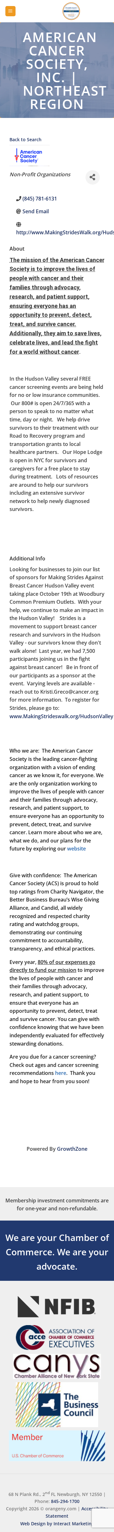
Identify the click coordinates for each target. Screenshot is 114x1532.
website (76, 848)
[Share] (93, 177)
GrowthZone (72, 1148)
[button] (10, 11)
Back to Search (25, 139)
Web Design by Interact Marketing (57, 1524)
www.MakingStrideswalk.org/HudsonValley (61, 716)
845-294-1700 (65, 1501)
